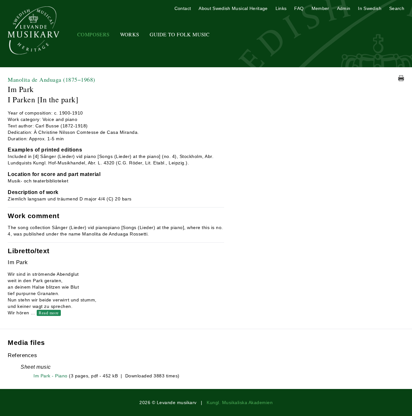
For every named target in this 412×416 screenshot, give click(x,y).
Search (396, 8)
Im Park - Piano (50, 375)
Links (281, 8)
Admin (344, 8)
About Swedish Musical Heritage (233, 8)
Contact (182, 8)
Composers (93, 34)
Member (320, 8)
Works (129, 34)
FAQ (299, 8)
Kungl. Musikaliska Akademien (240, 402)
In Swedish (369, 8)
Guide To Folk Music (180, 34)
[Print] (401, 78)
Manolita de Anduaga (51, 79)
